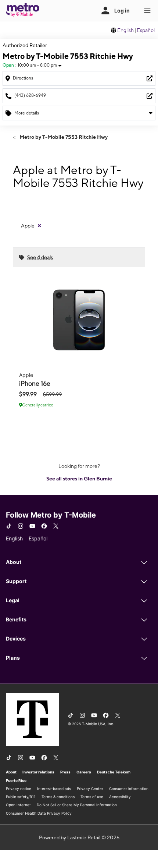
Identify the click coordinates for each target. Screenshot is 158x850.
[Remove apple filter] (39, 225)
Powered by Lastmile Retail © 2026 (79, 837)
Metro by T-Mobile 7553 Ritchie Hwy (63, 137)
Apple (28, 226)
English (125, 30)
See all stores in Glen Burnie (79, 479)
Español (146, 30)
